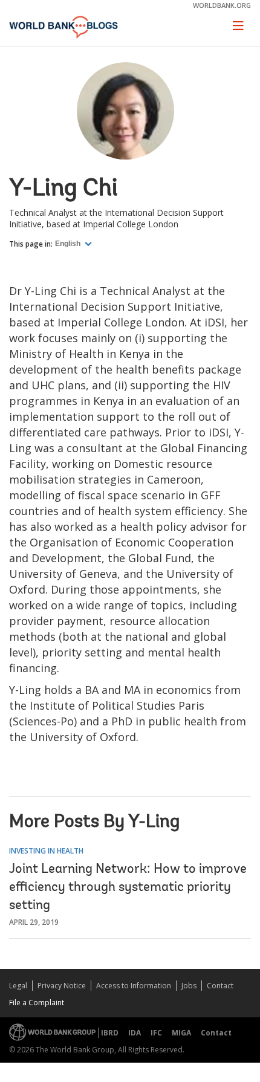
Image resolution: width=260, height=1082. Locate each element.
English (68, 243)
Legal (18, 985)
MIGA (181, 1033)
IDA (134, 1033)
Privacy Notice (61, 985)
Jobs (189, 985)
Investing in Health (46, 851)
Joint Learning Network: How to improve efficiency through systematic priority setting (128, 888)
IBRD (110, 1033)
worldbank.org (222, 5)
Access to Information (133, 985)
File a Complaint (36, 1002)
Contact (220, 985)
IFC (156, 1033)
